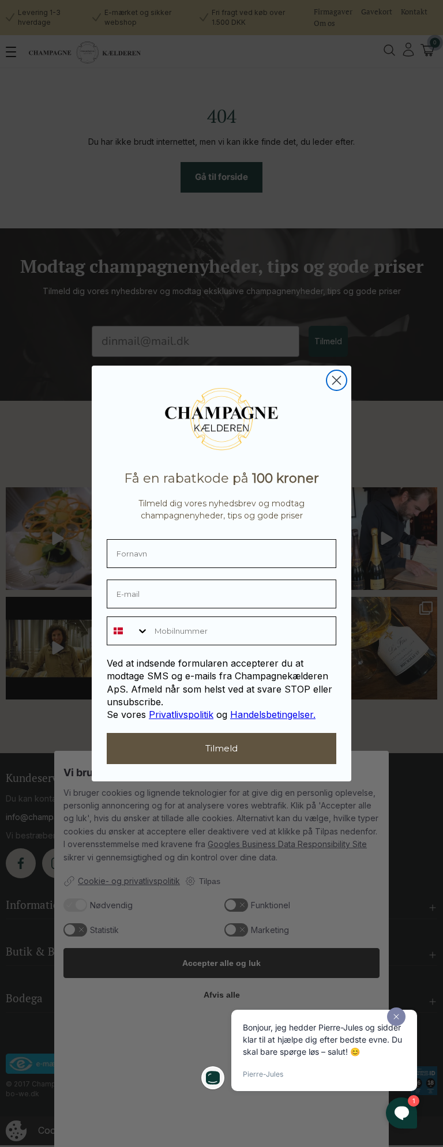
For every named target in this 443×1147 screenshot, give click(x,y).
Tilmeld (221, 748)
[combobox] (128, 631)
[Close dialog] (336, 380)
